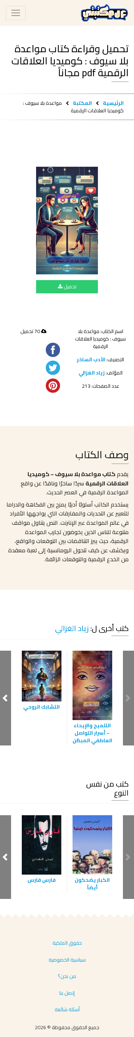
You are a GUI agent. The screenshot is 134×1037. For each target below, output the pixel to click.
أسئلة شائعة (67, 1009)
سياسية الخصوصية (67, 959)
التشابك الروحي (41, 706)
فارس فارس (42, 880)
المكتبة (82, 103)
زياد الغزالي (92, 372)
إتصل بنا (67, 993)
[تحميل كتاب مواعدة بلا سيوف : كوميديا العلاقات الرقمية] (67, 220)
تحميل (69, 286)
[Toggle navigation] (16, 13)
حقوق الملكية (67, 943)
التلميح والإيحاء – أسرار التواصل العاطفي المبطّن (92, 733)
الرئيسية (113, 103)
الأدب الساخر (91, 359)
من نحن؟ (67, 976)
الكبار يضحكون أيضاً (92, 883)
